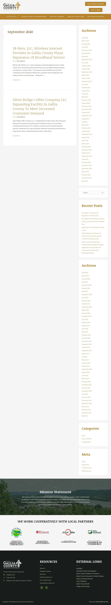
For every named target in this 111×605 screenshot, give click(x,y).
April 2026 (85, 38)
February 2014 (86, 175)
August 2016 (85, 137)
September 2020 (87, 72)
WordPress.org (86, 471)
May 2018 (85, 97)
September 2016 (87, 134)
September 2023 (87, 59)
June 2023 (85, 62)
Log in (84, 461)
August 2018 (85, 91)
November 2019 (87, 81)
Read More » (17, 80)
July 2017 (85, 122)
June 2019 (85, 84)
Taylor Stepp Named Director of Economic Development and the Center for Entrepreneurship (91, 236)
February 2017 (86, 128)
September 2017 (87, 115)
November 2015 (87, 150)
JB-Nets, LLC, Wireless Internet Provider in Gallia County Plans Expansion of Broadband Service (39, 53)
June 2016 (85, 140)
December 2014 (87, 165)
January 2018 (86, 103)
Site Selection (11, 16)
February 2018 (86, 100)
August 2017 (85, 119)
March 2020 (85, 75)
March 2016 (85, 143)
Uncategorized (86, 442)
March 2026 (85, 41)
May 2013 (85, 181)
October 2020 (86, 69)
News (14, 61)
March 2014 (85, 171)
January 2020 (86, 78)
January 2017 (86, 131)
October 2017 (86, 112)
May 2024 (85, 56)
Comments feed (86, 468)
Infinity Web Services (102, 601)
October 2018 (86, 87)
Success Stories (87, 439)
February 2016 (86, 147)
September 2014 (87, 168)
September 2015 (87, 156)
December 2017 (87, 106)
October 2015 (86, 153)
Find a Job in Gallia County (95, 16)
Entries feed (85, 464)
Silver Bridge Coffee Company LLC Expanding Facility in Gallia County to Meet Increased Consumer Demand (40, 106)
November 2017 (87, 109)
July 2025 (85, 47)
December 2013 (87, 178)
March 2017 (85, 125)
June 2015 (85, 159)
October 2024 (86, 53)
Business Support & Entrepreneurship (33, 16)
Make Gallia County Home (76, 16)
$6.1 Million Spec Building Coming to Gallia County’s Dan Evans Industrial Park (93, 221)
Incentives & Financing (57, 16)
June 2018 (85, 94)
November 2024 (87, 50)
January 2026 (86, 44)
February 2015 (86, 162)
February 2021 (86, 66)
